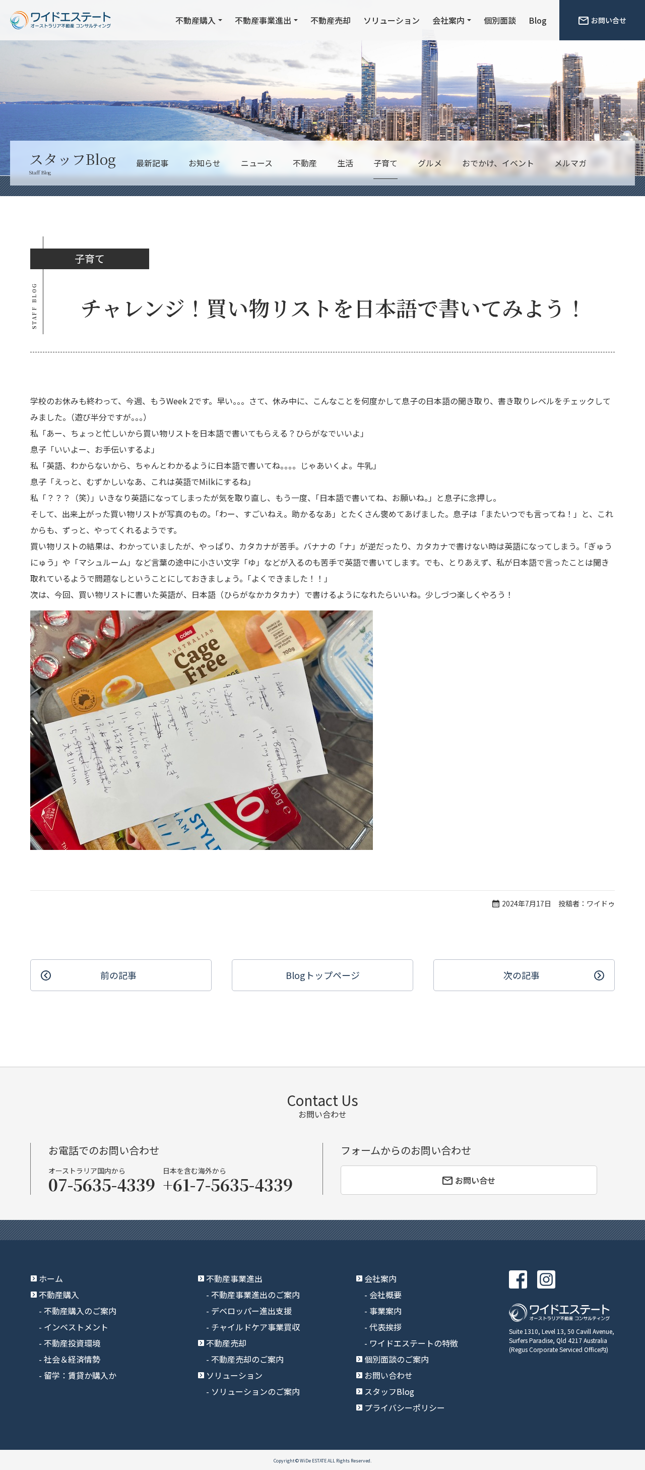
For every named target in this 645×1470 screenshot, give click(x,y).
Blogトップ (323, 975)
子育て (385, 163)
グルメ (430, 163)
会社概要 (385, 1295)
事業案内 (385, 1311)
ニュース (257, 163)
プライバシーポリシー (404, 1407)
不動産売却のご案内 (247, 1359)
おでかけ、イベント (498, 163)
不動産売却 (330, 20)
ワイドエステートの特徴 (413, 1343)
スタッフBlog (389, 1391)
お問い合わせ (388, 1375)
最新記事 (152, 163)
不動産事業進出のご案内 (255, 1295)
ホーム (51, 1278)
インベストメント (76, 1327)
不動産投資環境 (72, 1343)
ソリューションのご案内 (255, 1391)
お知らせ (204, 163)
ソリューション (391, 20)
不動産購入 (195, 20)
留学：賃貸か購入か (80, 1375)
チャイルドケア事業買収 (255, 1327)
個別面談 (500, 20)
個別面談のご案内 (396, 1359)
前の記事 (118, 975)
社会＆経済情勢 (72, 1359)
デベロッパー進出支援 (251, 1311)
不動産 (305, 163)
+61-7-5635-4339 (228, 1184)
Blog (538, 20)
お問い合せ (608, 20)
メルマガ (570, 163)
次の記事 (521, 975)
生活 (345, 163)
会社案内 (448, 20)
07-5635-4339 (101, 1184)
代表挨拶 (385, 1327)
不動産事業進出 (263, 20)
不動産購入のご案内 (80, 1311)
